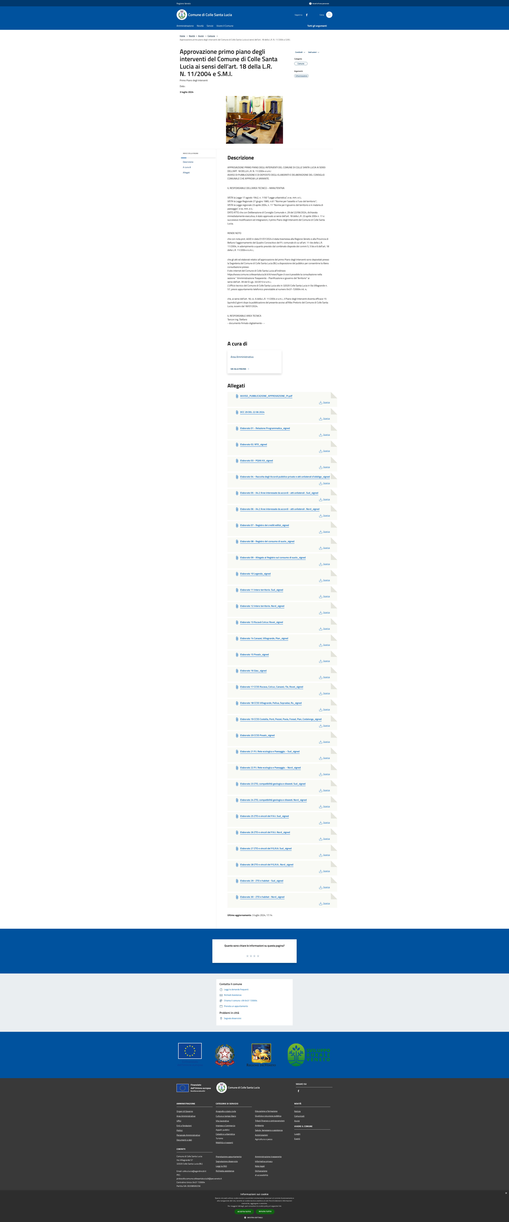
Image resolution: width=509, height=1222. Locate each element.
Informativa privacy (264, 1161)
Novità (192, 35)
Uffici (179, 1120)
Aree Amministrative (186, 1116)
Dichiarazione (261, 1170)
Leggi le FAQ (221, 1166)
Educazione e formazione (266, 1111)
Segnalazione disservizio (227, 1161)
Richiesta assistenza (225, 1170)
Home (182, 35)
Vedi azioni (312, 52)
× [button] (506, 1193)
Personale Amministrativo (188, 1135)
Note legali (260, 1166)
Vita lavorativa (222, 1120)
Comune (211, 35)
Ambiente (259, 1125)
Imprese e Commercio (225, 1125)
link (280, 1206)
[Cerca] (329, 15)
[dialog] (254, 1206)
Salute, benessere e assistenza (269, 1130)
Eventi (297, 1138)
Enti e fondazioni (184, 1125)
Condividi (299, 52)
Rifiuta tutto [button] (265, 1211)
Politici (180, 1130)
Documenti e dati (184, 1139)
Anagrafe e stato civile (226, 1111)
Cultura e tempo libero (226, 1116)
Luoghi (297, 1133)
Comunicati (299, 1116)
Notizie (297, 1111)
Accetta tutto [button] (244, 1211)
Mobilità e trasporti (224, 1142)
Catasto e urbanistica (225, 1134)
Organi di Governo (185, 1111)
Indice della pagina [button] (190, 153)
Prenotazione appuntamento (229, 1156)
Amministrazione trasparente (268, 1156)
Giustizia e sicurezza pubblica (268, 1115)
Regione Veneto (184, 3)
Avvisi (201, 35)
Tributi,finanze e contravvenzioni (270, 1120)
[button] (254, 1217)
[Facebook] (305, 14)
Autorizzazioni (261, 1135)
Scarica (326, 402)
